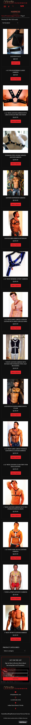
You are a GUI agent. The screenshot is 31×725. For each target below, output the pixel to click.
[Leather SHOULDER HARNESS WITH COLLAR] (15, 391)
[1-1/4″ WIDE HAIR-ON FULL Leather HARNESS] (15, 534)
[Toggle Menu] (5, 6)
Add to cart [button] (15, 63)
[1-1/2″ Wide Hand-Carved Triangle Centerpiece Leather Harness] (15, 433)
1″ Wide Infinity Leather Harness (15, 632)
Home (3, 16)
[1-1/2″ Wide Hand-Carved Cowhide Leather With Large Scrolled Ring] (15, 304)
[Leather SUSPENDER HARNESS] (15, 182)
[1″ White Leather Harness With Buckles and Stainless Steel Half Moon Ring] (15, 347)
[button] (8, 6)
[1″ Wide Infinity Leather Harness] (15, 617)
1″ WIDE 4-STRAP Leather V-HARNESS (15, 592)
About (6, 713)
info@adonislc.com (15, 694)
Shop (9, 713)
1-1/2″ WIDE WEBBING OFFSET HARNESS (15, 279)
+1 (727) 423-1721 (15, 700)
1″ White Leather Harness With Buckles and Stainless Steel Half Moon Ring (15, 364)
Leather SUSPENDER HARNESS (15, 198)
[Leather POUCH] (15, 41)
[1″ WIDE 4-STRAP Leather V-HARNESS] (15, 577)
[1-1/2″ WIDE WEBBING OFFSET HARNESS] (15, 264)
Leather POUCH (15, 56)
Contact (18, 713)
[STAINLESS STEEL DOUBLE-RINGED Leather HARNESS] (15, 140)
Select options (16, 79)
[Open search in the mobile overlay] (13, 6)
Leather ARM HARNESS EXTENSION (15, 238)
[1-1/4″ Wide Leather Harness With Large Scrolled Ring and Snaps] (15, 98)
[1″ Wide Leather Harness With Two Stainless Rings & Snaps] (15, 492)
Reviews (13, 713)
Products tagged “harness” (13, 16)
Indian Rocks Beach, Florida (15, 705)
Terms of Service (25, 713)
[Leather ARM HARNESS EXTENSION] (15, 223)
